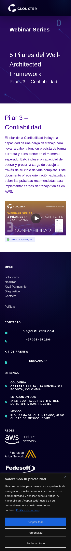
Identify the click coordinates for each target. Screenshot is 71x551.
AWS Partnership (15, 286)
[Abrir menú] (62, 8)
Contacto (10, 296)
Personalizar (35, 532)
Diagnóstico (12, 291)
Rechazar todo (35, 543)
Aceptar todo (36, 521)
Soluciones (12, 277)
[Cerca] (66, 476)
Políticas (10, 306)
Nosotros (10, 282)
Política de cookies (27, 510)
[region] (35, 512)
